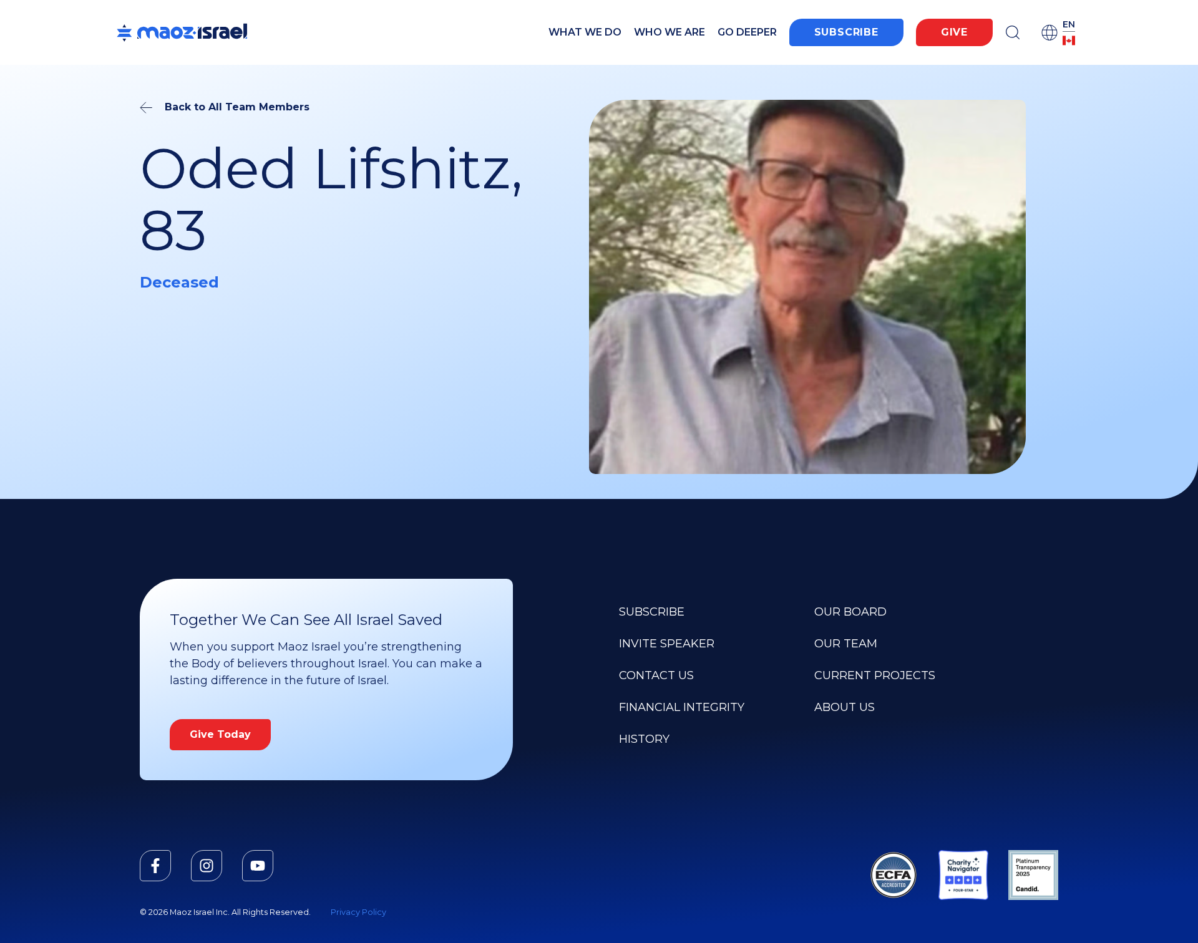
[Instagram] (206, 865)
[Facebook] (155, 865)
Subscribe (846, 32)
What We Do (584, 32)
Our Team (845, 643)
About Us (844, 707)
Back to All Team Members (237, 107)
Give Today (220, 734)
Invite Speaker (666, 643)
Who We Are (669, 32)
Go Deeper (747, 32)
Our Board (850, 612)
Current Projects (874, 675)
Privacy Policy (358, 912)
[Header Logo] (182, 32)
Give (954, 32)
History (644, 739)
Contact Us (656, 675)
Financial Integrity (681, 707)
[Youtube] (257, 865)
